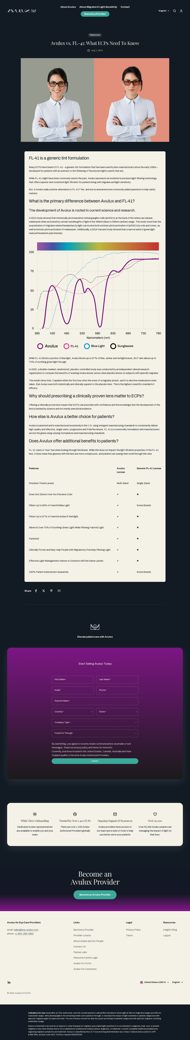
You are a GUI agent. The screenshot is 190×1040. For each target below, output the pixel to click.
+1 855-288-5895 (24, 933)
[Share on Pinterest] (51, 591)
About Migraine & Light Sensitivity (98, 7)
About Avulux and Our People (88, 941)
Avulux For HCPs (82, 963)
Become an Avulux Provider (95, 894)
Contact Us (79, 946)
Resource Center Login (85, 957)
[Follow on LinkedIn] (9, 982)
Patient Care (95, 35)
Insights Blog (170, 930)
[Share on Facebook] (36, 591)
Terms (129, 935)
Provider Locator (82, 935)
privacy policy (81, 747)
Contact (125, 7)
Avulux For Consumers (85, 969)
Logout (167, 935)
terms (96, 747)
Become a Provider (95, 14)
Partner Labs (80, 952)
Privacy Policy (133, 930)
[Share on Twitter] (44, 591)
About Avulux (68, 7)
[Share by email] (59, 591)
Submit (95, 761)
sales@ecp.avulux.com (26, 930)
